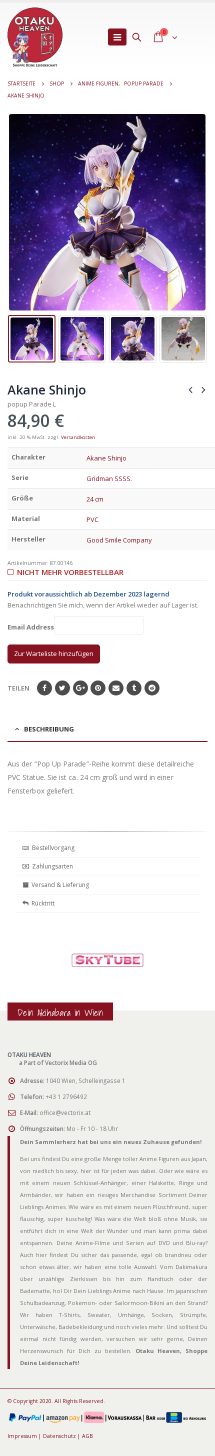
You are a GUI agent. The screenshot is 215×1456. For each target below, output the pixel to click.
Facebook (44, 688)
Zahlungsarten (52, 866)
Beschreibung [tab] (49, 729)
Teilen (19, 688)
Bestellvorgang (51, 848)
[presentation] (15, 212)
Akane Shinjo (106, 458)
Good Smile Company (119, 540)
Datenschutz (59, 1436)
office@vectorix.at (65, 1112)
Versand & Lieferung (58, 884)
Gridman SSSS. (109, 478)
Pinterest (98, 688)
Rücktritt (41, 903)
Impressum (22, 1436)
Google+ (80, 688)
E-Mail (116, 688)
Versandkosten (78, 437)
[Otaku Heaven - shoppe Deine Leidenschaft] (35, 37)
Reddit (152, 688)
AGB (87, 1436)
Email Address (31, 627)
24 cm (95, 499)
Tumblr (134, 688)
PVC (92, 519)
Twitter (62, 688)
